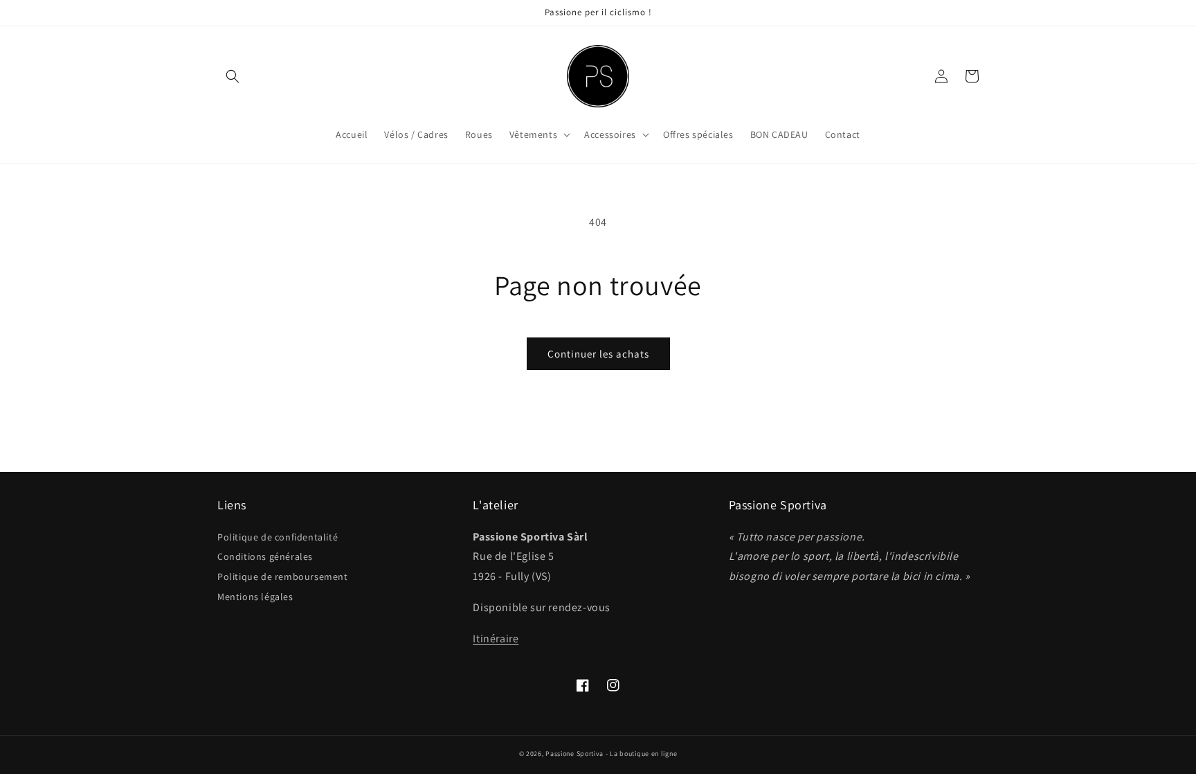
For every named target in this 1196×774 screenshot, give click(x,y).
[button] (232, 76)
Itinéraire (495, 638)
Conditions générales (265, 556)
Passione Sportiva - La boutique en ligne (611, 753)
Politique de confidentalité (277, 537)
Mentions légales (255, 596)
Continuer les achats (598, 353)
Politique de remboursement (282, 576)
